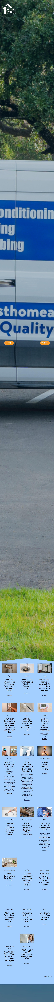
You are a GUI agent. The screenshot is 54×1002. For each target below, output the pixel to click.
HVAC (7, 909)
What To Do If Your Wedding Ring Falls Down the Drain (27, 684)
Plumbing (7, 820)
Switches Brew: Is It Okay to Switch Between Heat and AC (45, 724)
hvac (11, 946)
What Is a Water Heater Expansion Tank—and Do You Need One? (9, 685)
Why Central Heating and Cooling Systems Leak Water (27, 917)
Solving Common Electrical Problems (45, 765)
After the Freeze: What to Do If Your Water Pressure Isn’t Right (27, 724)
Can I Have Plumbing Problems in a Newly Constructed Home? (44, 879)
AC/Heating (7, 870)
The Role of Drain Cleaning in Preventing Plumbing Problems (9, 828)
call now (9, 343)
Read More (9, 695)
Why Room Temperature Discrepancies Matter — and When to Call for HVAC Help (9, 725)
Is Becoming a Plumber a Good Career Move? (44, 826)
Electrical (42, 758)
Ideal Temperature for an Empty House (9, 876)
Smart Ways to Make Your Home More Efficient (44, 916)
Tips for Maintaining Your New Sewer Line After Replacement (27, 828)
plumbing (42, 870)
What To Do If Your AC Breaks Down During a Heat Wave (27, 954)
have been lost (45, 837)
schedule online (44, 343)
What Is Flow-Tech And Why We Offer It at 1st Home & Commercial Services (44, 685)
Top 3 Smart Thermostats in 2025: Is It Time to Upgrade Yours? (9, 767)
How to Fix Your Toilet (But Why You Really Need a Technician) (27, 766)
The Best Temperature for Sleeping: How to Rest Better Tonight (27, 879)
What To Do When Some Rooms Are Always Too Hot (9, 917)
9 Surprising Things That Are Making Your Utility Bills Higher (9, 956)
